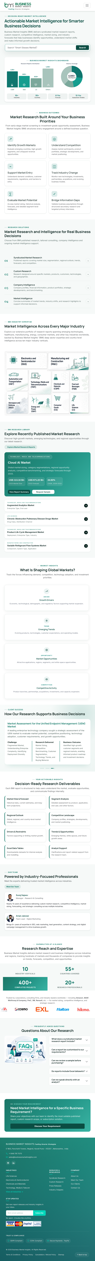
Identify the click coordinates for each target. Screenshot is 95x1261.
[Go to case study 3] (53, 768)
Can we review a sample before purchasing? (66, 1061)
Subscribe (39, 1213)
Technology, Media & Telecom (18, 1188)
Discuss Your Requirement (47, 1126)
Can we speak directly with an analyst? (66, 1080)
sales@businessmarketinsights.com (23, 1157)
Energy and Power (40, 404)
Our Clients (75, 1184)
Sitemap (61, 1255)
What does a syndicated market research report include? (67, 1040)
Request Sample (43, 492)
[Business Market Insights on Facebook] (8, 1163)
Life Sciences (79, 403)
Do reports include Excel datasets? (68, 1071)
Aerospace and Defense (17, 402)
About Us (74, 1176)
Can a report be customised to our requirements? (68, 1050)
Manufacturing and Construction (68, 361)
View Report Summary (19, 492)
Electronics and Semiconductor (26, 361)
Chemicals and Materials (60, 381)
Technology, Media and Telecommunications (40, 382)
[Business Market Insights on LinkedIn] (13, 1163)
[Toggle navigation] (87, 5)
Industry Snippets (56, 1190)
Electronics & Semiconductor (17, 1180)
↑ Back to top (82, 1255)
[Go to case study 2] (47, 768)
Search (82, 47)
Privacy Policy (28, 1255)
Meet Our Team (12, 887)
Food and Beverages (79, 381)
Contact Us (75, 1188)
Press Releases (55, 1186)
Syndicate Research (57, 1178)
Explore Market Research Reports (21, 447)
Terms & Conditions (13, 1255)
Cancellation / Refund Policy (45, 1255)
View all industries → (14, 1192)
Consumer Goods (60, 403)
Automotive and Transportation (17, 380)
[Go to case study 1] (42, 768)
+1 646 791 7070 (15, 1153)
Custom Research (56, 1182)
